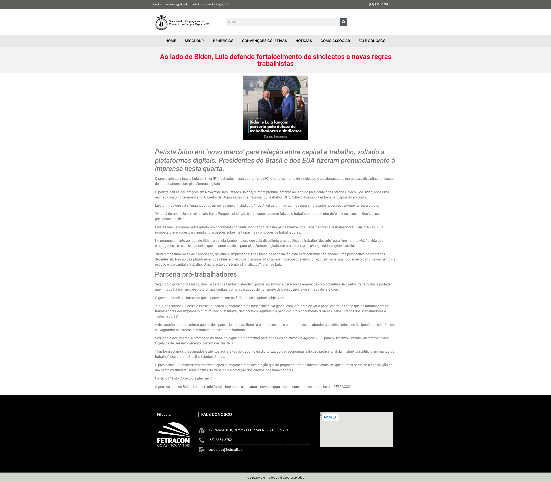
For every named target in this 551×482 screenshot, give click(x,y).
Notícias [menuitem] (304, 41)
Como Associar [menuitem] (335, 41)
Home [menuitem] (171, 41)
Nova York (213, 192)
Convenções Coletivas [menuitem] (264, 41)
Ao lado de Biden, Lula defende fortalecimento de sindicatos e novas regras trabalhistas (232, 387)
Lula (195, 179)
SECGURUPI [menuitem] (194, 41)
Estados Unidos (240, 192)
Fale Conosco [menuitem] (372, 41)
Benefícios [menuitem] (223, 41)
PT (216, 179)
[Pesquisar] (343, 22)
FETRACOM (342, 387)
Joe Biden (364, 192)
